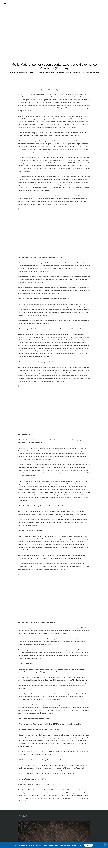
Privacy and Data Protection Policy (70, 845)
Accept (88, 845)
